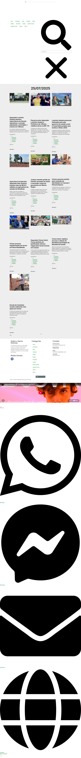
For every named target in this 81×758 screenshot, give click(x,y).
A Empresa (17, 21)
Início (12, 21)
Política (12, 23)
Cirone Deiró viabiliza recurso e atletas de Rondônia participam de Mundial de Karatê (61, 241)
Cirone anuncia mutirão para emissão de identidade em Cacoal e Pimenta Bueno (60, 182)
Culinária (28, 21)
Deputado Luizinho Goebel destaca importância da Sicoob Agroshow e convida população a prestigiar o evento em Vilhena (18, 122)
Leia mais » (12, 149)
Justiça (24, 23)
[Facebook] (12, 359)
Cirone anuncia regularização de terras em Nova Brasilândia (18, 245)
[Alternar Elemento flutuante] (1, 755)
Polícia (33, 21)
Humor (21, 26)
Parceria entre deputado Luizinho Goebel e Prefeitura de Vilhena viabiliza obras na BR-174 (40, 123)
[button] (56, 35)
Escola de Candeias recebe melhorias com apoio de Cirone (18, 307)
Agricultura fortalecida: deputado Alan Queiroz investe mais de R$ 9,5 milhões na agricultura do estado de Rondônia (19, 185)
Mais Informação (3, 753)
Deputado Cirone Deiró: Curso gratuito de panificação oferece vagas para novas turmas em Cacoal (40, 243)
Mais (26, 26)
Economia (18, 23)
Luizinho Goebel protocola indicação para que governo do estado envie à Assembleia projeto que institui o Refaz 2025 (61, 124)
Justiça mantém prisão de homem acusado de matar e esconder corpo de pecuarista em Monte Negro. (40, 183)
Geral (23, 21)
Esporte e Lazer (14, 26)
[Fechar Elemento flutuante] (1, 406)
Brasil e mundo (31, 23)
